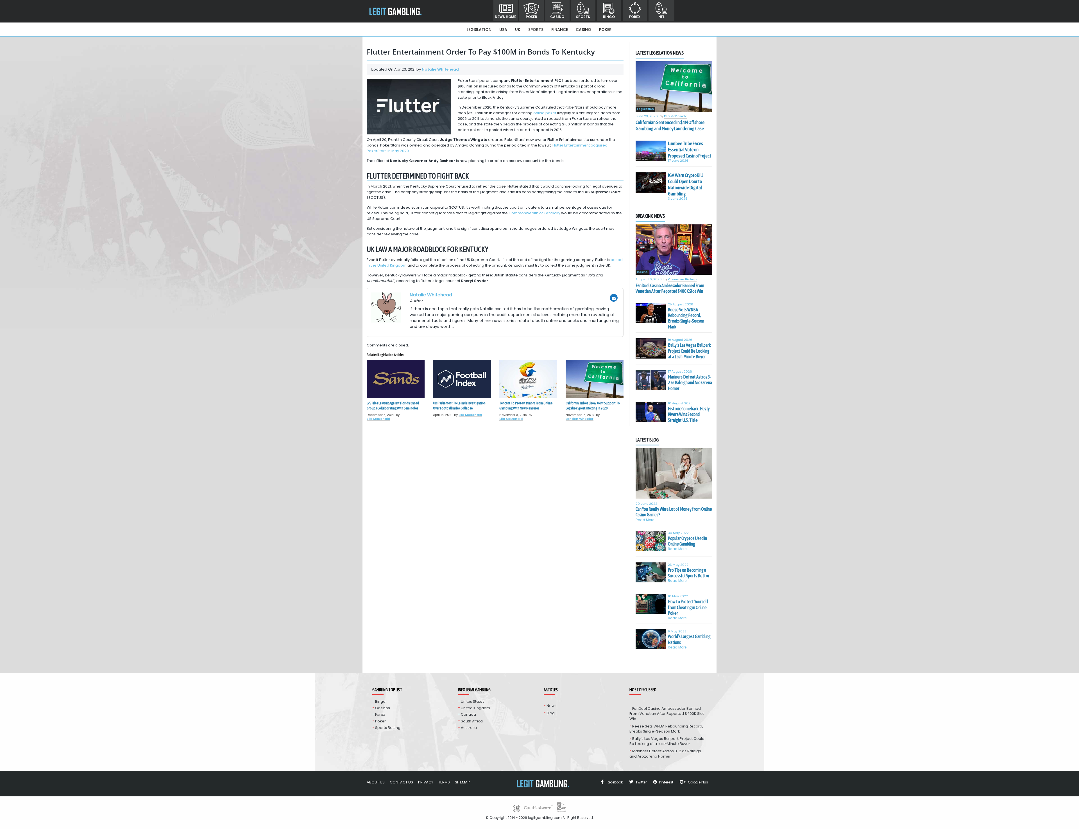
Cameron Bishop (682, 279)
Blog (551, 713)
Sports (583, 16)
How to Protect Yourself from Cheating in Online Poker (688, 607)
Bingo (609, 16)
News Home (505, 16)
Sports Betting (387, 727)
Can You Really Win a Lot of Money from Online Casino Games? (674, 511)
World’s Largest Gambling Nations (689, 639)
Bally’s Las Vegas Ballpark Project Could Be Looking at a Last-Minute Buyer (689, 351)
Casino (557, 16)
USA (503, 29)
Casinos (382, 708)
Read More (645, 520)
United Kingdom (475, 708)
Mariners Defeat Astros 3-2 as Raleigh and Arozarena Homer (690, 382)
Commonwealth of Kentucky (534, 213)
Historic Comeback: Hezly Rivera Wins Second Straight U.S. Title (689, 414)
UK (517, 29)
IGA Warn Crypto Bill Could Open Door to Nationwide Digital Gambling (685, 184)
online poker (544, 113)
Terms (444, 782)
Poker (531, 16)
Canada (468, 714)
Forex (634, 16)
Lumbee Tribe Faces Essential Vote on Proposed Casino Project (689, 150)
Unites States (472, 701)
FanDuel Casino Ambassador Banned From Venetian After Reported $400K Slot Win (670, 288)
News (552, 705)
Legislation (479, 29)
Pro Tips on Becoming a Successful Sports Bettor (688, 572)
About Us (376, 782)
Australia (469, 727)
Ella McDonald (378, 418)
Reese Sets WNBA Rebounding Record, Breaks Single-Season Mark (686, 318)
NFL (661, 16)
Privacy (425, 782)
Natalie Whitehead (440, 69)
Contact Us (401, 782)
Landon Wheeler (579, 418)
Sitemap (462, 782)
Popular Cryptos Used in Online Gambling (687, 541)
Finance (559, 29)
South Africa (472, 721)
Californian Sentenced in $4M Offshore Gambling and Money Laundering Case (670, 125)
